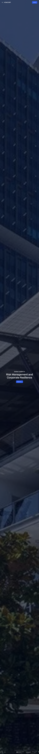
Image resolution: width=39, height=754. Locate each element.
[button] (2, 2)
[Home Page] (7, 2)
